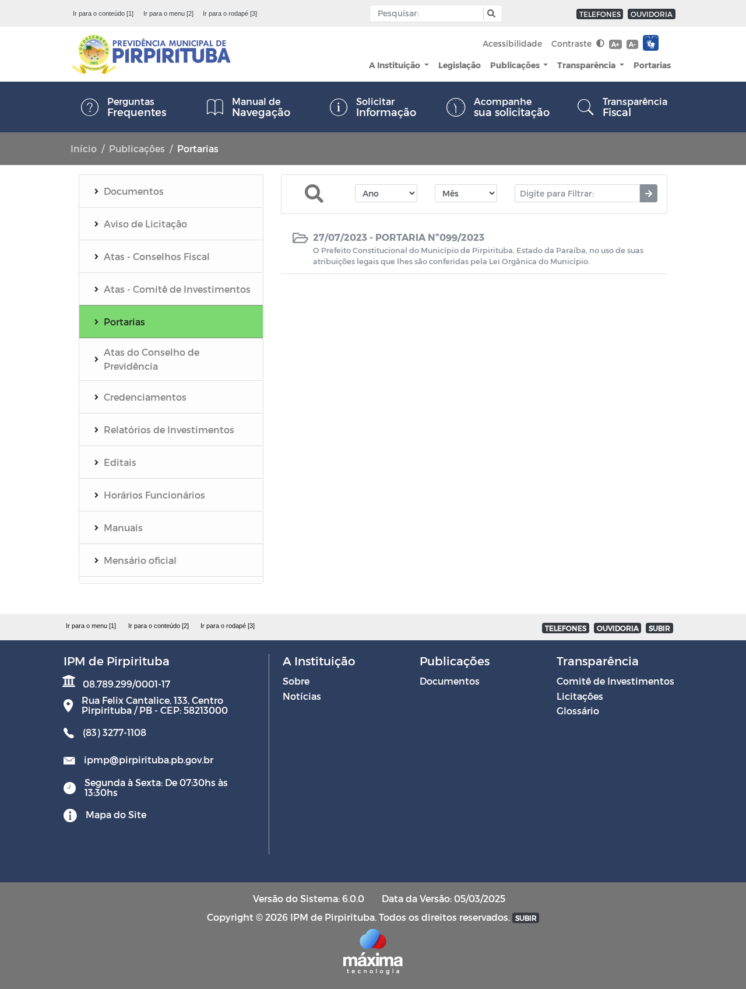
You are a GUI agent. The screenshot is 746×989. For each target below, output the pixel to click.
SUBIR (659, 628)
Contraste (572, 43)
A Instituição (395, 65)
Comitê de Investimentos (615, 680)
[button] (490, 14)
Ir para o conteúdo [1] (103, 13)
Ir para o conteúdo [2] (158, 625)
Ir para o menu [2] (168, 13)
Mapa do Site (116, 814)
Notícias (302, 696)
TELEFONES (600, 14)
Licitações (580, 696)
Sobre (296, 680)
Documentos (450, 680)
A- (632, 44)
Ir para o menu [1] (91, 625)
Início (84, 148)
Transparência (587, 65)
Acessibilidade (512, 43)
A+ (615, 44)
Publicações (515, 65)
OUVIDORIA (652, 14)
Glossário (578, 710)
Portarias (652, 65)
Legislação (459, 65)
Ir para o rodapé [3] (230, 13)
